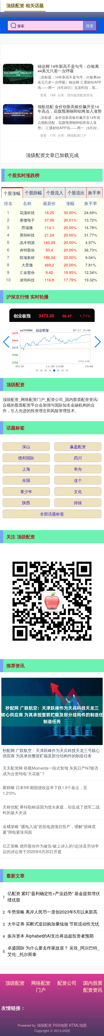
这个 (78, 480)
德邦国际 (26, 457)
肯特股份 (27, 250)
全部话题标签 (52, 514)
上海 (26, 469)
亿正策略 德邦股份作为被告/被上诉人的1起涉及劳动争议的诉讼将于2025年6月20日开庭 (51, 848)
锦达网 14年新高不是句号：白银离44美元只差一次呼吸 (68, 68)
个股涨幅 (12, 193)
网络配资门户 (40, 986)
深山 (26, 446)
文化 (78, 491)
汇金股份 (27, 272)
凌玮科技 (27, 279)
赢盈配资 (78, 446)
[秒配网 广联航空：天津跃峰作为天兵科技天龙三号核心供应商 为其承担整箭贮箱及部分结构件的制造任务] (52, 710)
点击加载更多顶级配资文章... (52, 154)
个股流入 (54, 193)
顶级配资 (15, 982)
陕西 (26, 502)
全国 (26, 480)
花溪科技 (27, 212)
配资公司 (67, 982)
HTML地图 (78, 1025)
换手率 (94, 193)
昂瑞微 (27, 227)
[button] (6, 342)
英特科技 (27, 235)
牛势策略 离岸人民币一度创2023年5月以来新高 (52, 912)
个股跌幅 (33, 193)
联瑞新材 (27, 257)
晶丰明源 (27, 242)
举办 (78, 469)
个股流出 (76, 193)
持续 (78, 502)
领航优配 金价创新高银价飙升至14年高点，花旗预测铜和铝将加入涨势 (70, 109)
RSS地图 (60, 1025)
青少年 (26, 491)
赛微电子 (27, 220)
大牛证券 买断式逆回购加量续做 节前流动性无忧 (53, 924)
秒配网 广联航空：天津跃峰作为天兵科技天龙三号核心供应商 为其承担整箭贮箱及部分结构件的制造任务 (51, 752)
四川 (78, 457)
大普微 (27, 264)
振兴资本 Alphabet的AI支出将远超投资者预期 (50, 936)
